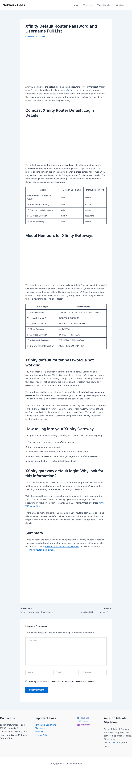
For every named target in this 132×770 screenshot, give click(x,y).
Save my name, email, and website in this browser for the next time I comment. (62, 681)
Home (76, 5)
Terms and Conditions (45, 725)
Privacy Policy (41, 735)
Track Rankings (104, 5)
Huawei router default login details (62, 546)
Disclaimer (40, 728)
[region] (66, 62)
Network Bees (14, 5)
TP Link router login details (41, 550)
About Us (39, 731)
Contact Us (121, 5)
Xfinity (69, 90)
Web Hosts (88, 5)
